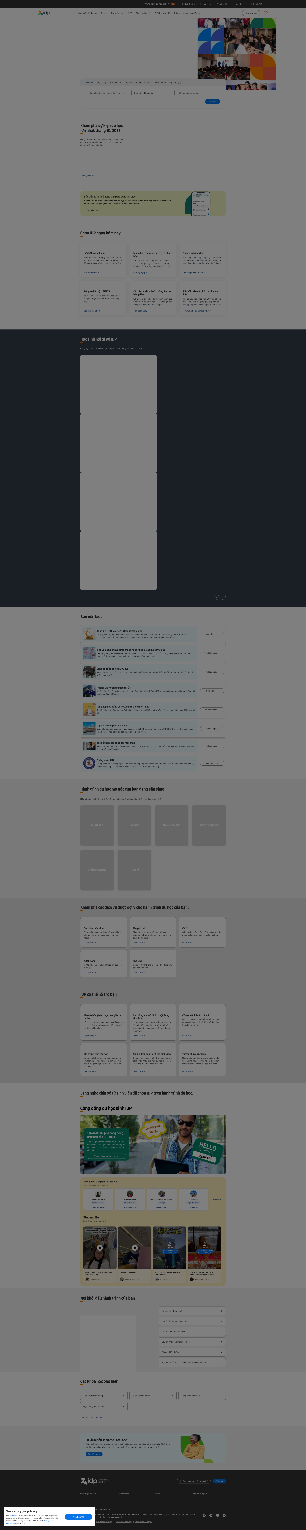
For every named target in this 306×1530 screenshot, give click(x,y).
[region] (49, 1516)
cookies (15, 1515)
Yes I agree (78, 1517)
